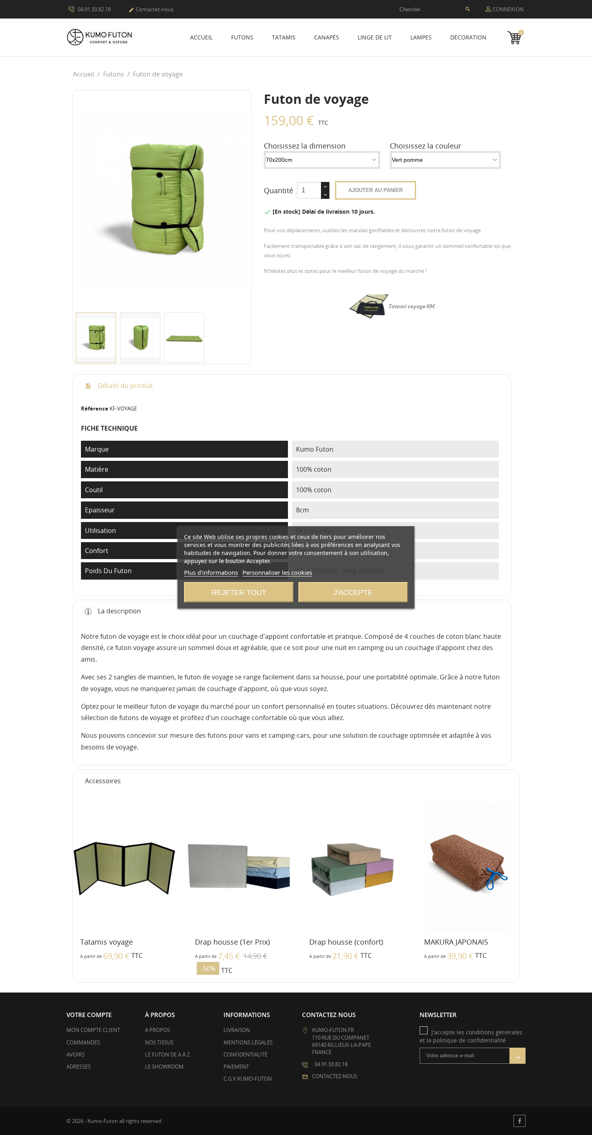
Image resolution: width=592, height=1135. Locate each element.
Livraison (237, 1030)
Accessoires (103, 780)
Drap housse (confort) (346, 942)
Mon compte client (93, 1030)
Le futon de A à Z (167, 1054)
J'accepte (353, 592)
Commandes (83, 1042)
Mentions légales (248, 1042)
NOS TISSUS (159, 1042)
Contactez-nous (151, 9)
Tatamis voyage (106, 942)
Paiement (236, 1066)
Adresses (78, 1066)
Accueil (201, 37)
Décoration (468, 37)
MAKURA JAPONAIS (456, 942)
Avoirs (75, 1054)
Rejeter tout (238, 592)
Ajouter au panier (375, 190)
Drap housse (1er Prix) (232, 942)
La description (118, 611)
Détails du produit (124, 385)
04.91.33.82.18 (94, 9)
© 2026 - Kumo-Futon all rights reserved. (114, 1121)
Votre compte (89, 1015)
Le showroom (164, 1066)
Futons (242, 37)
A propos (157, 1030)
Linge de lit (375, 37)
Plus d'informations (211, 572)
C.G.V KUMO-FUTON (248, 1078)
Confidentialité (245, 1054)
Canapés (326, 37)
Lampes (421, 37)
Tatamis (284, 37)
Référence (94, 408)
